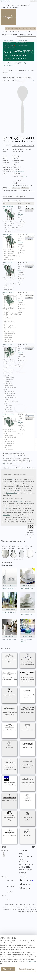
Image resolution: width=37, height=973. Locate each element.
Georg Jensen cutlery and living (9, 661)
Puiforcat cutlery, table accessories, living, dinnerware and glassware (27, 662)
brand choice (15, 5)
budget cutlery (23, 45)
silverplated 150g (6, 7)
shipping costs (25, 857)
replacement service (10, 47)
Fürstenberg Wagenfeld (9, 585)
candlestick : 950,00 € (9, 612)
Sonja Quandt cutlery (9, 730)
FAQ (21, 854)
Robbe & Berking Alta (9, 636)
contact (23, 851)
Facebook (26, 880)
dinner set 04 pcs (8, 206)
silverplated (6, 515)
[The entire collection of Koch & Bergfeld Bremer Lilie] (33, 80)
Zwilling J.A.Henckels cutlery (27, 819)
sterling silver (19, 171)
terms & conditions (24, 861)
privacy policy (25, 870)
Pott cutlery (9, 747)
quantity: (5, 188)
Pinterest (26, 888)
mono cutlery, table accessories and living (9, 784)
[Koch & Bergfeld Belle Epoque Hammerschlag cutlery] (1, 444)
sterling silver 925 (9, 65)
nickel (18, 490)
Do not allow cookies (26, 969)
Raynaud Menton (27, 585)
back (4, 847)
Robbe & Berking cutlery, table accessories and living (9, 678)
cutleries (8, 5)
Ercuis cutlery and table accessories (9, 696)
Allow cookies (8, 969)
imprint (22, 873)
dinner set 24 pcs (8, 234)
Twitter (26, 884)
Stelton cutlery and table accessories (27, 784)
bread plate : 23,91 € (26, 588)
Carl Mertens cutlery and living (9, 819)
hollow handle (18, 501)
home (2, 5)
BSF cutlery (27, 835)
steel (28, 504)
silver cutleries (8, 40)
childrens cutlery (22, 40)
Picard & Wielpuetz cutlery (9, 800)
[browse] (1, 552)
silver (12, 479)
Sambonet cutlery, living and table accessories (27, 766)
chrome (5, 508)
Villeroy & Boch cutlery (9, 835)
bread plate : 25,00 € (26, 615)
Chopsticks (7, 42)
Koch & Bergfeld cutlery (27, 712)
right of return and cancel (26, 866)
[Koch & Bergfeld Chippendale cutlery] (35, 444)
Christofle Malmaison (9, 610)
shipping (24, 176)
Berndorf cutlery (27, 747)
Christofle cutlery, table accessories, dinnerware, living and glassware (27, 679)
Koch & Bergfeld (25, 5)
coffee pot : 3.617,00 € (9, 639)
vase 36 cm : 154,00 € (8, 588)
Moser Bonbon (27, 636)
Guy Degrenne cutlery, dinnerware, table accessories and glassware (9, 767)
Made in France (9, 45)
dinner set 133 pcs (8, 344)
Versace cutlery (27, 800)
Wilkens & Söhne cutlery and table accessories (9, 713)
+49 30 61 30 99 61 (6, 1)
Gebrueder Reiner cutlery (27, 730)
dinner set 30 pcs (8, 262)
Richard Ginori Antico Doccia (27, 611)
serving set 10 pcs (8, 414)
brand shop (7, 63)
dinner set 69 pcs (8, 292)
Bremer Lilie (16, 7)
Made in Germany (20, 42)
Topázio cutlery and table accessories (27, 696)
